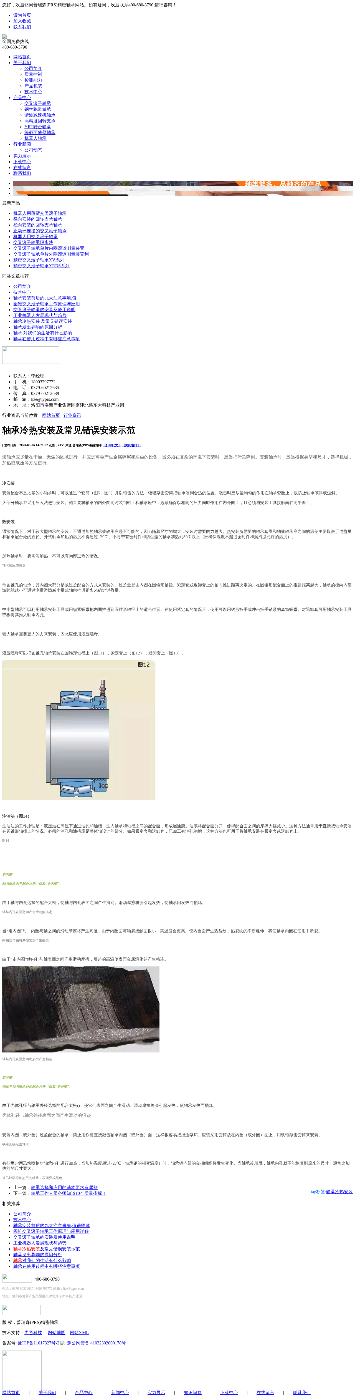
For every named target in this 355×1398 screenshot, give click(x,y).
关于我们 (22, 62)
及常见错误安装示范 (46, 1248)
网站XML (79, 1332)
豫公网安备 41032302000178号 (96, 1343)
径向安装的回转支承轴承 (37, 219)
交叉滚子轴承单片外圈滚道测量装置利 (51, 254)
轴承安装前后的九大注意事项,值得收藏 (51, 1225)
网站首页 (22, 56)
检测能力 (33, 80)
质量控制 (33, 74)
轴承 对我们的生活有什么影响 (42, 333)
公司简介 (33, 68)
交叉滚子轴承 (37, 103)
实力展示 (22, 155)
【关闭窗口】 (131, 445)
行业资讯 (72, 415)
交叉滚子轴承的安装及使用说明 (44, 309)
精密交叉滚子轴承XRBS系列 (41, 265)
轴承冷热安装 (339, 1191)
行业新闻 (22, 144)
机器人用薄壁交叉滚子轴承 (40, 213)
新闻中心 (120, 1392)
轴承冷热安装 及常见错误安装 (42, 321)
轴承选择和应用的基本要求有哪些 (64, 1187)
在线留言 (22, 167)
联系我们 (22, 26)
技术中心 (33, 91)
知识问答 (193, 1392)
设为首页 (22, 15)
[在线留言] (21, 1313)
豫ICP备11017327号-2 (38, 1343)
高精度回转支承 (39, 121)
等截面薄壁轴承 (39, 132)
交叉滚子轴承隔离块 (33, 242)
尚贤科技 (33, 1332)
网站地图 (56, 1332)
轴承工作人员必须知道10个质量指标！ (68, 1193)
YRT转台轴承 (37, 126)
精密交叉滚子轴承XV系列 (38, 260)
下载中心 (22, 161)
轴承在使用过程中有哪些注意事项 (46, 338)
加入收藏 (22, 21)
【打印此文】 (112, 445)
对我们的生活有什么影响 (42, 1260)
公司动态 (33, 150)
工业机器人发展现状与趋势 (40, 315)
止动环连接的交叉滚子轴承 (40, 230)
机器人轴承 (35, 138)
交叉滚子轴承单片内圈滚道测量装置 (48, 248)
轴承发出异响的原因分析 (37, 327)
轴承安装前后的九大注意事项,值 (45, 298)
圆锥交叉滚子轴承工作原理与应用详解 (51, 1231)
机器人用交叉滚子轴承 (35, 236)
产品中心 (22, 97)
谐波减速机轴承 (39, 115)
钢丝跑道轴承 (37, 109)
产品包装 (33, 86)
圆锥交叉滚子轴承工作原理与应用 (46, 303)
